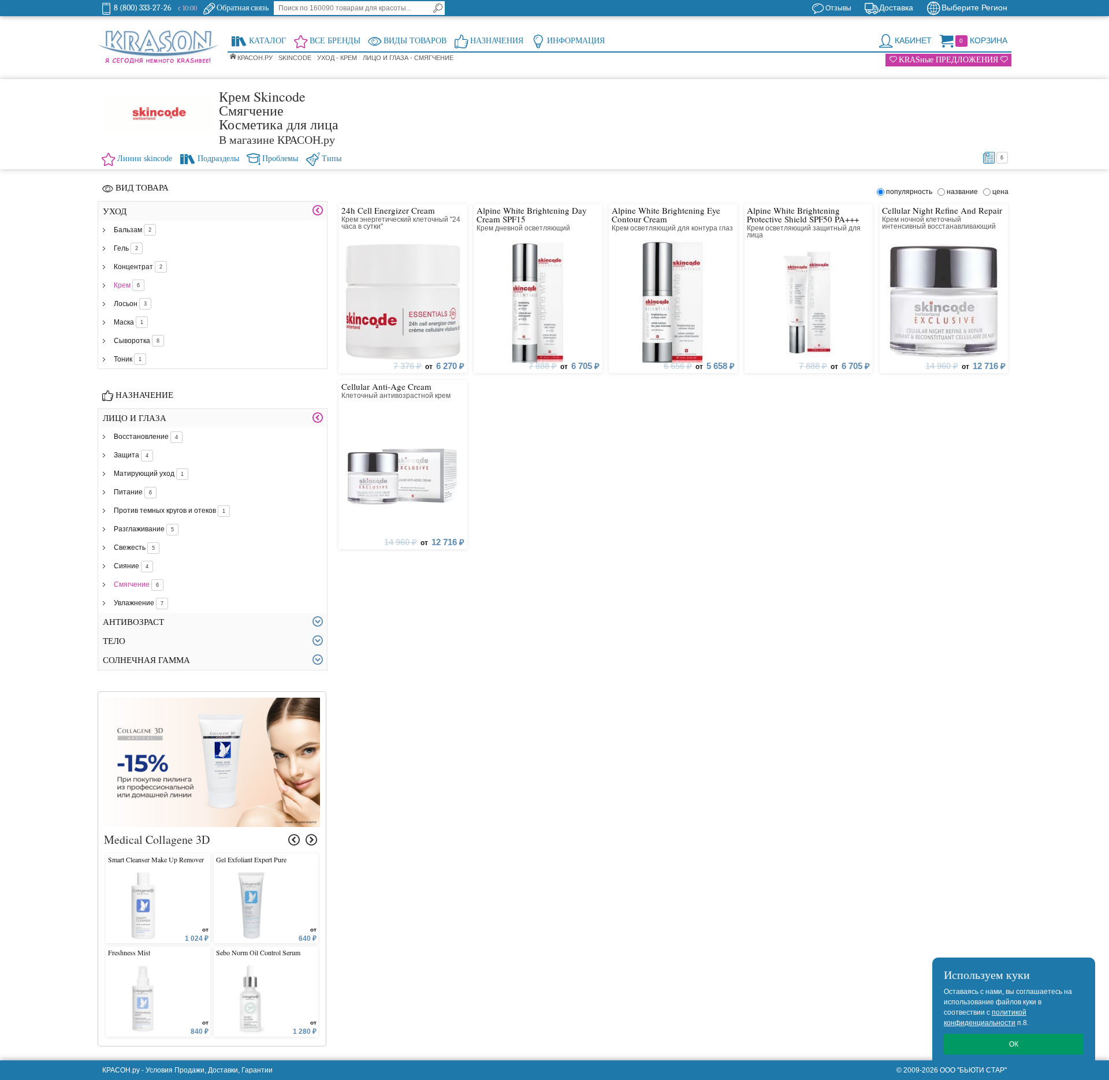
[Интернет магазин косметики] (158, 47)
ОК (1013, 1044)
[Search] (437, 8)
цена (1000, 192)
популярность (911, 192)
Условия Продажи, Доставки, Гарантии (209, 1070)
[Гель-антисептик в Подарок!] (212, 703)
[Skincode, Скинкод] (158, 114)
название (964, 192)
